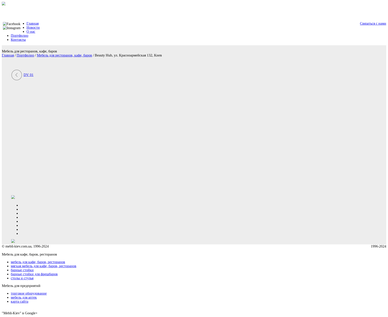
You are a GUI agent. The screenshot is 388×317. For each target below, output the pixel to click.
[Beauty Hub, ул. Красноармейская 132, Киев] (56, 193)
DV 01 (28, 75)
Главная (32, 23)
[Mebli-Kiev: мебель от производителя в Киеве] (3, 4)
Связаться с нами (373, 23)
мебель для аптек (24, 297)
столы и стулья (22, 278)
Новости (33, 27)
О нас (30, 31)
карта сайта (19, 301)
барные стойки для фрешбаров (34, 274)
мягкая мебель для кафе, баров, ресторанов (43, 266)
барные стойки (22, 270)
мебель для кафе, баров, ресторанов (38, 262)
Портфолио (19, 35)
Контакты (18, 39)
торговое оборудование (29, 293)
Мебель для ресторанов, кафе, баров (64, 55)
